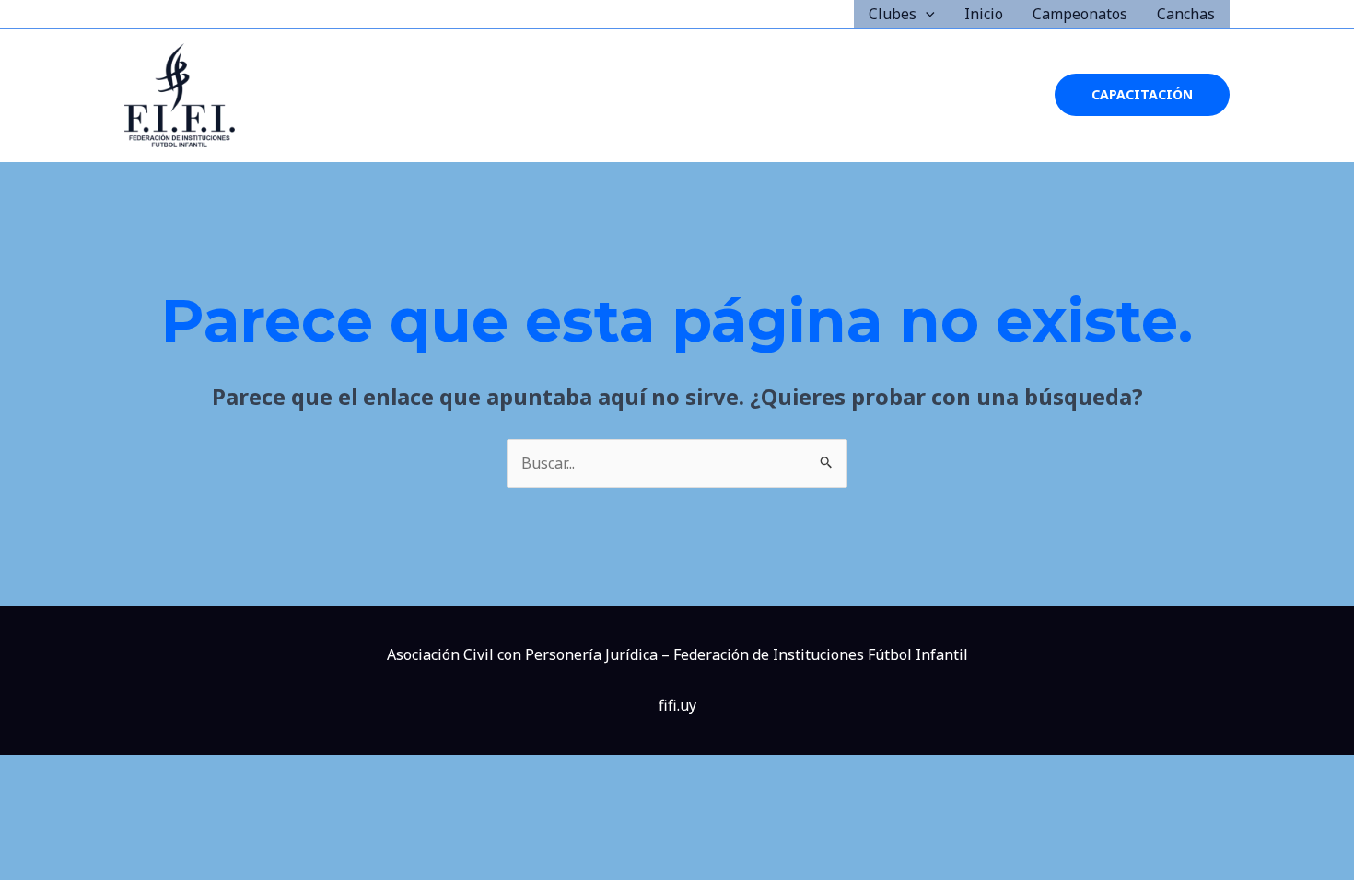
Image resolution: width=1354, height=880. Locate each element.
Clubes (892, 14)
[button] (925, 14)
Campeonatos (1080, 14)
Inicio (983, 14)
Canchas (1186, 14)
